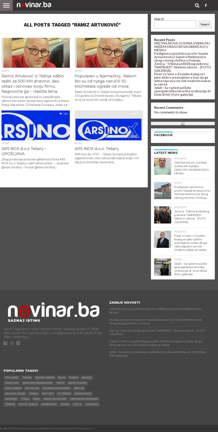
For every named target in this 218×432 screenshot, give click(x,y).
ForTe (77, 404)
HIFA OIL (79, 388)
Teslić (60, 383)
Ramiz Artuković (55, 399)
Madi (36, 399)
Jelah (61, 377)
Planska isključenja (56, 388)
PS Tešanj (64, 393)
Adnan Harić (83, 393)
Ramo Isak (12, 383)
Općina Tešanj (44, 377)
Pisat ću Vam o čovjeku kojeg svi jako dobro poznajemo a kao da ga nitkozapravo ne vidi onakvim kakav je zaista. (182, 79)
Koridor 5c (49, 404)
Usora (65, 404)
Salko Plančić (77, 383)
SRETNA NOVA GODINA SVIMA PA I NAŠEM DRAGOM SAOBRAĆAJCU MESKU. (182, 46)
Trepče (10, 404)
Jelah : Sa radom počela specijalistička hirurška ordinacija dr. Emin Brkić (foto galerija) (183, 90)
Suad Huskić (13, 388)
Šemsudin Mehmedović (37, 383)
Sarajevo (92, 404)
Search (159, 19)
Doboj (73, 377)
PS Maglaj (32, 388)
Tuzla (25, 399)
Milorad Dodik (15, 393)
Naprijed (11, 399)
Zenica (33, 393)
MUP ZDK (48, 393)
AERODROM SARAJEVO (84, 399)
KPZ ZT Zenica (28, 404)
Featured (11, 377)
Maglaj (87, 377)
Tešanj (26, 377)
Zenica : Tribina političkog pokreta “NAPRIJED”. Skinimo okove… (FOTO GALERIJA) (182, 67)
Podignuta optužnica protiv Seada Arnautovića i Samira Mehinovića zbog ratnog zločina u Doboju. (181, 56)
